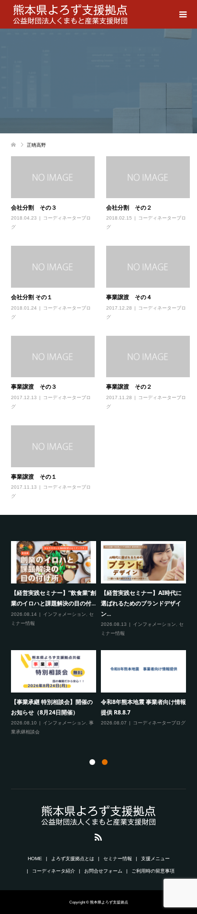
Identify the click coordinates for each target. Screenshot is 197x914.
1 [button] (92, 762)
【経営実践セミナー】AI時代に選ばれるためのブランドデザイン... (141, 603)
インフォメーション (64, 614)
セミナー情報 (117, 858)
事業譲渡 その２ (129, 386)
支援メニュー (155, 858)
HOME (35, 858)
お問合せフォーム (103, 871)
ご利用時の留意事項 (153, 871)
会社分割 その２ (129, 207)
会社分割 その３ (34, 207)
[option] (101, 638)
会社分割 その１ (32, 297)
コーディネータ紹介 (53, 871)
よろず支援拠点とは (72, 858)
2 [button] (105, 762)
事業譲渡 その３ (34, 386)
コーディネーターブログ (159, 722)
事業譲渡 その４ (129, 297)
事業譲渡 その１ (34, 476)
